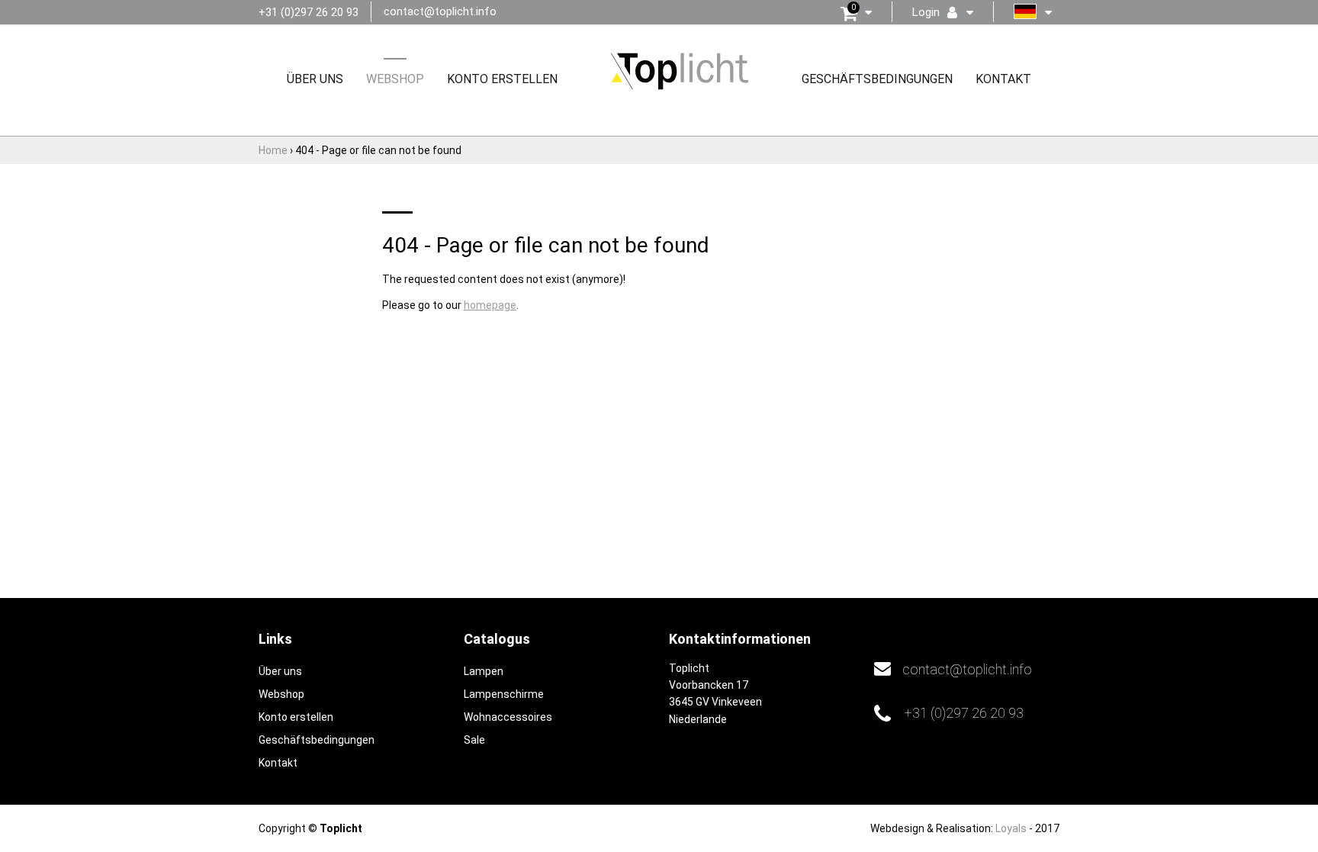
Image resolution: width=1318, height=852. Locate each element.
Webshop (395, 79)
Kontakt (1003, 79)
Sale (474, 740)
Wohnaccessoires (508, 717)
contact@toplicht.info (440, 11)
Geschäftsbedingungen (877, 79)
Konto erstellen (502, 79)
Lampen (483, 671)
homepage (490, 305)
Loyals (1011, 828)
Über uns (315, 79)
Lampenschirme (504, 694)
